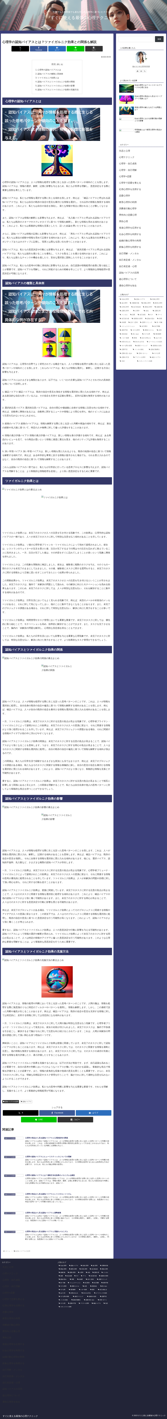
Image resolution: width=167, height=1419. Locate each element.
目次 (53, 64)
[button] (94, 48)
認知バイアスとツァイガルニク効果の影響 (56, 86)
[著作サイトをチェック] (137, 71)
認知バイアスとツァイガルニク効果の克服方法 (58, 89)
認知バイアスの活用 (11, 1101)
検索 (159, 39)
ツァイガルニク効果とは (48, 78)
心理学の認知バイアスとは (49, 70)
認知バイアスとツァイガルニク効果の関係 (56, 81)
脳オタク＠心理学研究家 (141, 66)
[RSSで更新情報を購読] (144, 71)
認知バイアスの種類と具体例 (50, 74)
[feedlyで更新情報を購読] (141, 71)
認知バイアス (27, 1101)
